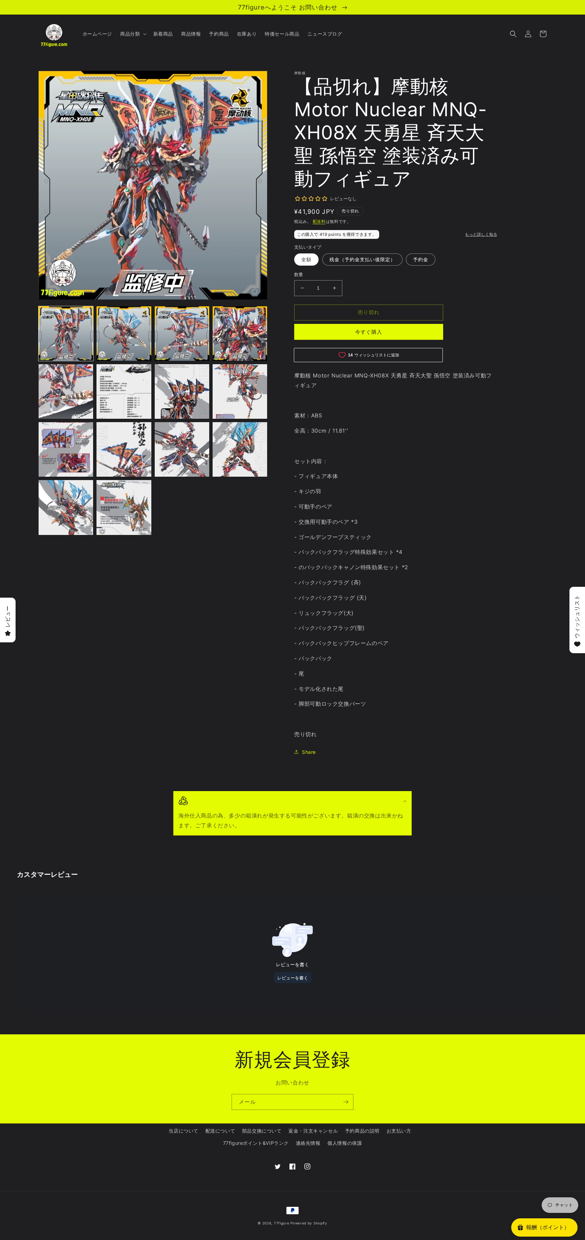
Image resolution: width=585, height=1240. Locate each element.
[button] (132, 34)
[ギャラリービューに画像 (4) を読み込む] (240, 333)
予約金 (420, 259)
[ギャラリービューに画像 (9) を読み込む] (66, 449)
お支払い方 (399, 1131)
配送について (220, 1131)
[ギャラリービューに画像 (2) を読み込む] (123, 333)
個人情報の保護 (344, 1143)
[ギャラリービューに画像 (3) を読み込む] (182, 333)
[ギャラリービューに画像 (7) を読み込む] (182, 391)
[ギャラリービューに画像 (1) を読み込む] (66, 333)
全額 (306, 259)
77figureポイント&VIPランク (256, 1143)
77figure (281, 1223)
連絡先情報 (308, 1143)
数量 (298, 274)
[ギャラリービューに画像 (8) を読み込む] (240, 391)
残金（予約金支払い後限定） (362, 259)
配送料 (319, 221)
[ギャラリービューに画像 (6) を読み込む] (123, 391)
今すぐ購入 (368, 332)
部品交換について (262, 1131)
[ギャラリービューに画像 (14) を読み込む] (123, 507)
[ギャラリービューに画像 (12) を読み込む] (240, 449)
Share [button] (309, 752)
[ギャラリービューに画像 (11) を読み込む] (182, 449)
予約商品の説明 (362, 1131)
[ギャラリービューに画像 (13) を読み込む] (66, 507)
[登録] (345, 1102)
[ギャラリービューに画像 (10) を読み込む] (123, 449)
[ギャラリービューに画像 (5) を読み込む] (66, 391)
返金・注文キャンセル (313, 1131)
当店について (183, 1131)
